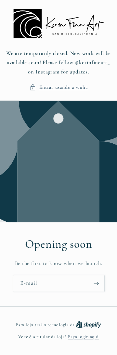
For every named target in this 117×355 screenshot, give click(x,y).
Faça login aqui (83, 336)
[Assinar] (96, 283)
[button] (59, 87)
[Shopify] (88, 324)
